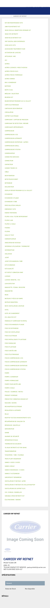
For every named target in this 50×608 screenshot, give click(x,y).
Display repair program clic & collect (18, 190)
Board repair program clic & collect (18, 101)
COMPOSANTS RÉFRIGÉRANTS (14, 127)
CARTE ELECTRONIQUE (12, 105)
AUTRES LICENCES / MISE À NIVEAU (16, 67)
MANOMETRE (9, 291)
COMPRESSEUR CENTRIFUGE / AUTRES (16, 142)
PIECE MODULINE (10, 343)
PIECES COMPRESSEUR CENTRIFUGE (16, 365)
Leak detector (10, 283)
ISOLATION (8, 254)
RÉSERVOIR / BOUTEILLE (12, 425)
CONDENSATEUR (10, 153)
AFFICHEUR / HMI (10, 56)
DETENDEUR (8, 183)
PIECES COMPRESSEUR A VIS (14, 358)
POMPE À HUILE (10, 388)
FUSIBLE (7, 227)
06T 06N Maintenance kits (14, 23)
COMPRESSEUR (9, 131)
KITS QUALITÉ (9, 268)
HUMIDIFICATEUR (10, 239)
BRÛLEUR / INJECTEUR (12, 93)
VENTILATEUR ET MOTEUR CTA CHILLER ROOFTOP (20, 484)
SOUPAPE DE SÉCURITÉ (12, 436)
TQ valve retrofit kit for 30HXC (16, 447)
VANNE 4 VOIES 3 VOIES (12, 462)
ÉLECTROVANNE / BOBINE (13, 499)
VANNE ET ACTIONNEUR (12, 473)
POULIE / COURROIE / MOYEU (14, 391)
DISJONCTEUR (9, 186)
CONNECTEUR (9, 160)
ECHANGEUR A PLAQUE (12, 198)
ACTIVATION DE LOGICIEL (13, 52)
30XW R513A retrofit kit (13, 37)
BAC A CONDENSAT (10, 82)
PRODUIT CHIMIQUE (11, 395)
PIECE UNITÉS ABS (11, 350)
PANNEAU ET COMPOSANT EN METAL (16, 321)
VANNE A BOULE (10, 466)
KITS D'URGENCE (10, 265)
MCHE (6, 294)
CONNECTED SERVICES (12, 157)
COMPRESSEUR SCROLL (12, 145)
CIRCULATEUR (9, 112)
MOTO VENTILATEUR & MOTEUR (14, 306)
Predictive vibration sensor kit (16, 399)
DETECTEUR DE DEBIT (11, 179)
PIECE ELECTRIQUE (11, 335)
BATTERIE (8, 86)
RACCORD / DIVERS (11, 403)
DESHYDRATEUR (9, 175)
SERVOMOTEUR (9, 429)
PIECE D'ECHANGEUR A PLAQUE (14, 324)
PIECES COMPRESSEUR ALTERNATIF (16, 362)
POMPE (7, 373)
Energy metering (11, 212)
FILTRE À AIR (9, 220)
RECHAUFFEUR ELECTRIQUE (13, 406)
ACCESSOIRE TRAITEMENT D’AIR (15, 49)
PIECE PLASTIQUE (10, 347)
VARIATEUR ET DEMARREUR (13, 477)
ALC (6, 60)
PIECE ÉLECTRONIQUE (12, 354)
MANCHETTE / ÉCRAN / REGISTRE (15, 287)
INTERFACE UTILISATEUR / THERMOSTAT (17, 246)
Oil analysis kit (10, 317)
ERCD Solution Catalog (13, 205)
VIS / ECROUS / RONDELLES (13, 492)
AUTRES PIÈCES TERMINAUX (13, 75)
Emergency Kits (10, 209)
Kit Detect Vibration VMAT (14, 272)
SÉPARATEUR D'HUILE (11, 440)
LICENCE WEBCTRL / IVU (12, 280)
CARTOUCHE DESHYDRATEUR (13, 108)
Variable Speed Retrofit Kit (14, 496)
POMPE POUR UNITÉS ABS (13, 384)
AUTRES (7, 63)
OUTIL (7, 309)
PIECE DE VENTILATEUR (12, 332)
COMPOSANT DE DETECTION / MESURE (16, 123)
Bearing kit (9, 97)
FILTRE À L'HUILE (10, 224)
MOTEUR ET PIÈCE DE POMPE (14, 298)
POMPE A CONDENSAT (11, 376)
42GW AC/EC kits (10, 45)
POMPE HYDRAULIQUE (11, 380)
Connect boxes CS (11, 168)
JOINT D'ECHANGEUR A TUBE (14, 261)
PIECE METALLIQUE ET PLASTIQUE (15, 339)
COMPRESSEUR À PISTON (12, 149)
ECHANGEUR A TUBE (11, 201)
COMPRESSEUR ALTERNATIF (13, 138)
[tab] (25, 22)
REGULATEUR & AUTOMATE (13, 410)
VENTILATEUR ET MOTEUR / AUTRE (15, 481)
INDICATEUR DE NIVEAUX (12, 242)
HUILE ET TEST (9, 235)
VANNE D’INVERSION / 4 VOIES (14, 470)
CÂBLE (7, 172)
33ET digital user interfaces (15, 41)
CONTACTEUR (9, 164)
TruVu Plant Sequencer (13, 458)
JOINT (7, 257)
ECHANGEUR (8, 194)
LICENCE (7, 276)
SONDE (7, 432)
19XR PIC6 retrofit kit (12, 26)
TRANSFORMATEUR (10, 451)
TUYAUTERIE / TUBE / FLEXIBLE (14, 455)
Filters (7, 231)
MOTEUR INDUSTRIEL (11, 302)
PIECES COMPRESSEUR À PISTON (15, 369)
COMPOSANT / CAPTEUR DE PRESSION (16, 119)
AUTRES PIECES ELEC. (11, 71)
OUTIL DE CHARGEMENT (12, 313)
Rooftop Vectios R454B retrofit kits (18, 417)
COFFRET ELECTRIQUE (11, 116)
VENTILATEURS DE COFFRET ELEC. (15, 488)
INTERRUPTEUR (9, 250)
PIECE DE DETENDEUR (11, 328)
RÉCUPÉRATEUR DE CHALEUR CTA (15, 421)
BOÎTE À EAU (9, 90)
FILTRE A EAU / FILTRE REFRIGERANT (16, 216)
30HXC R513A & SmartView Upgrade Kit (18, 30)
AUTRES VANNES (10, 78)
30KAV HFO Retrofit (11, 34)
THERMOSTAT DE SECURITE (13, 444)
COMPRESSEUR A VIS (11, 134)
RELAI (7, 414)
